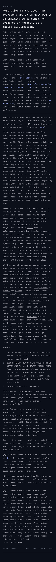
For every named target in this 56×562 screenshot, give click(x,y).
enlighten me (27, 78)
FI (8, 458)
